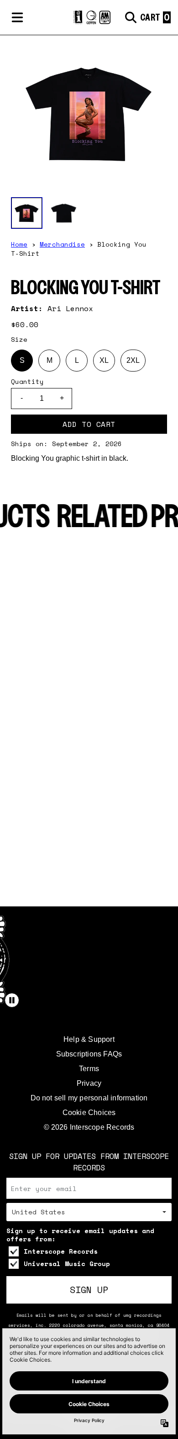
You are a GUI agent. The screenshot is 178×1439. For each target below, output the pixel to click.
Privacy (89, 1083)
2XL (133, 360)
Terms (89, 1069)
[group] (26, 213)
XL (104, 360)
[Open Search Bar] (130, 17)
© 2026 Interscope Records (89, 1127)
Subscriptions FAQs (89, 1054)
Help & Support (89, 1039)
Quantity (27, 381)
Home (19, 244)
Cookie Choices (89, 1112)
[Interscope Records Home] (89, 17)
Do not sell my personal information (89, 1098)
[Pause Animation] (12, 1000)
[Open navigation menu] (17, 17)
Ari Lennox (70, 308)
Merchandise (62, 244)
